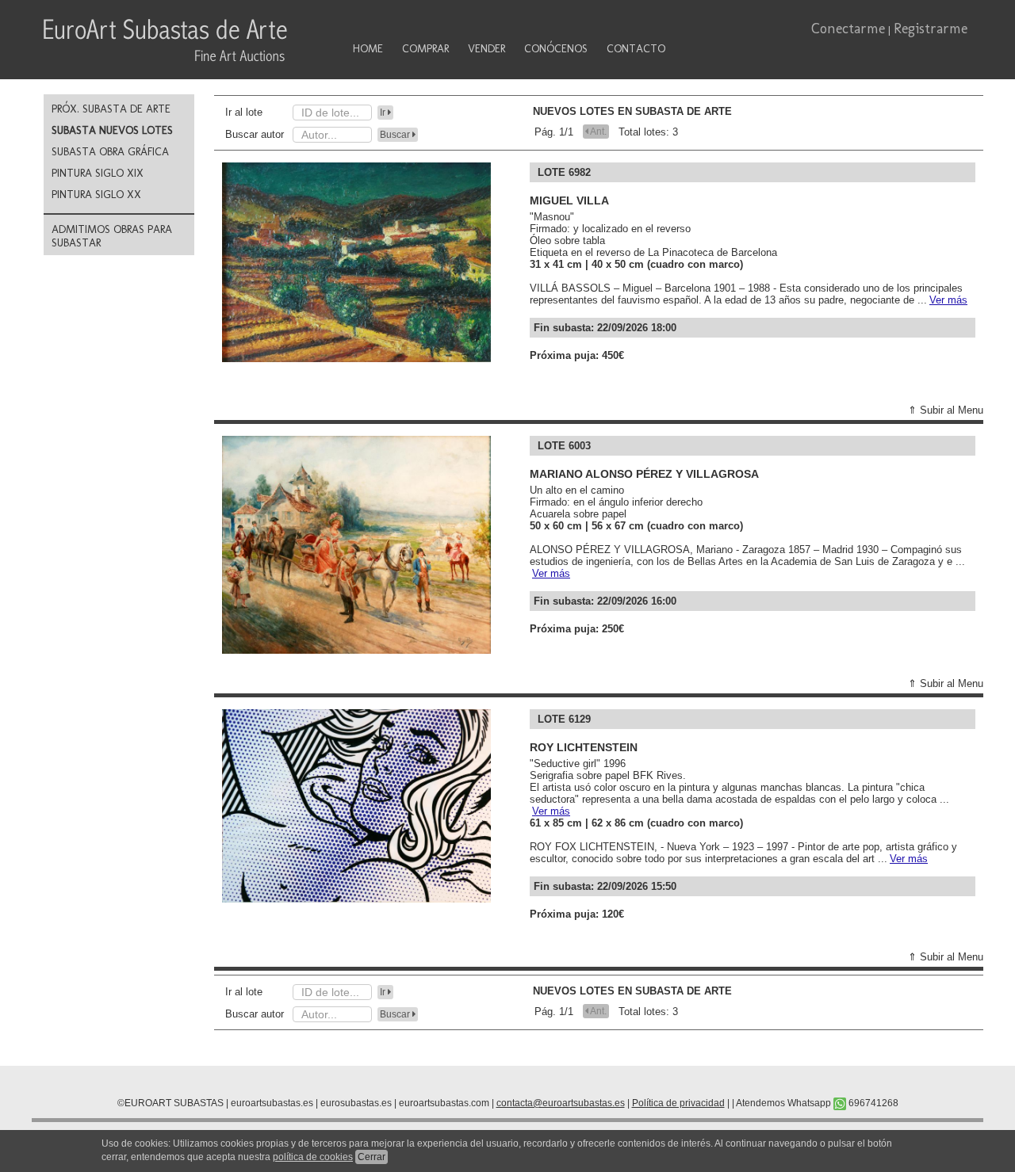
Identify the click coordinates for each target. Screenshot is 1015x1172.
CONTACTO (636, 48)
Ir (384, 112)
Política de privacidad (678, 1103)
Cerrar (371, 1156)
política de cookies (313, 1156)
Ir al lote (243, 112)
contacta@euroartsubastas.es (560, 1103)
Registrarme (930, 28)
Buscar (396, 134)
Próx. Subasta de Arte (111, 109)
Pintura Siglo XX (96, 194)
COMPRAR (425, 48)
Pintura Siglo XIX (98, 173)
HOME (368, 48)
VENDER (486, 48)
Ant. (597, 131)
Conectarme (848, 28)
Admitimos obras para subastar (112, 236)
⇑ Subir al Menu (945, 410)
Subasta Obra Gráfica (110, 151)
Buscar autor (254, 134)
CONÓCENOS (556, 48)
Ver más (948, 300)
